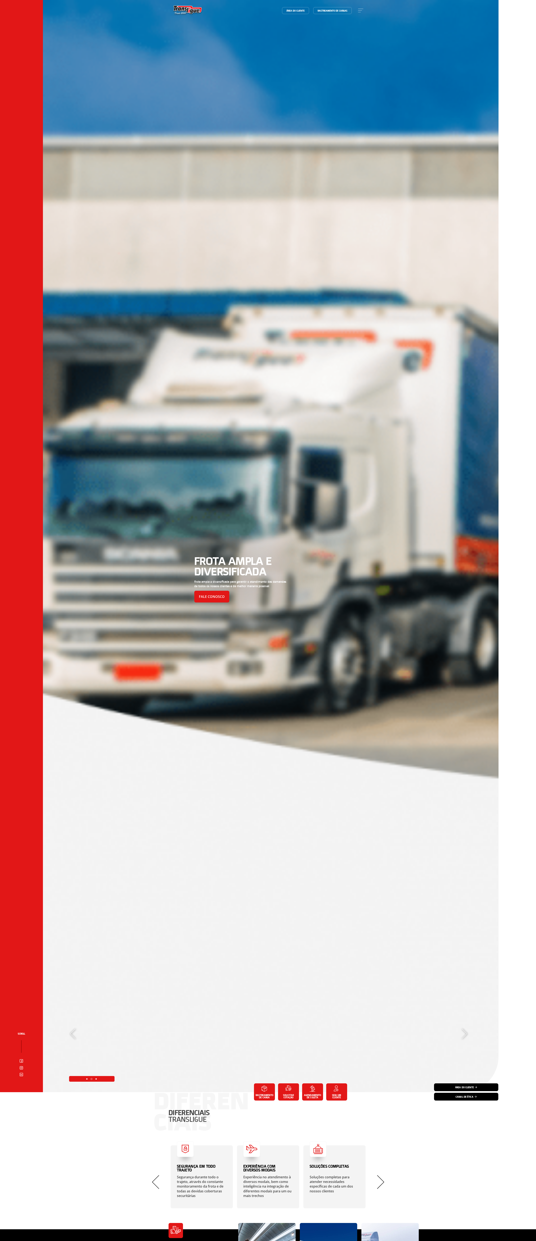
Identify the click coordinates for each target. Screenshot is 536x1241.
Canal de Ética (464, 1096)
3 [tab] (96, 1079)
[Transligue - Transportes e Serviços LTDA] (188, 10)
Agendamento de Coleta (312, 1096)
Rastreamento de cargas (332, 10)
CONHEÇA (207, 596)
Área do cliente (295, 10)
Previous (72, 1034)
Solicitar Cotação (288, 1096)
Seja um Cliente (336, 1096)
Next (464, 1034)
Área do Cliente (464, 1087)
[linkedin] (21, 1075)
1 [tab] (87, 1079)
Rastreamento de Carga (264, 1096)
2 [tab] (91, 1079)
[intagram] (21, 1068)
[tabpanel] (271, 546)
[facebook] (21, 1061)
